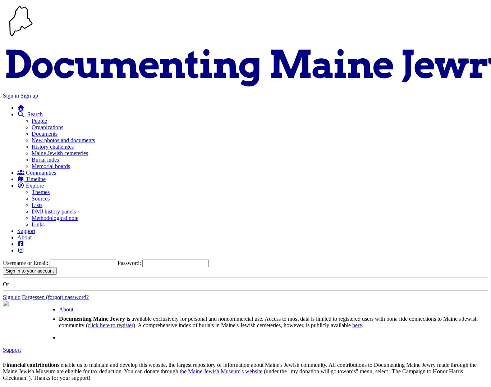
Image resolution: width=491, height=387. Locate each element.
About (24, 237)
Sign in (11, 96)
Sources (41, 198)
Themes (41, 192)
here (357, 325)
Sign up (29, 96)
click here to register (110, 325)
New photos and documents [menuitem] (63, 140)
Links (38, 224)
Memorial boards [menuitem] (51, 166)
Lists (37, 205)
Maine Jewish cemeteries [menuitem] (60, 153)
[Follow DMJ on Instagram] (20, 250)
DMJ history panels (54, 211)
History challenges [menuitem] (53, 147)
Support (26, 231)
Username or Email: (25, 263)
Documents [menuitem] (45, 134)
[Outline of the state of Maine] (21, 37)
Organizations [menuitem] (47, 127)
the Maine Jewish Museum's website (221, 371)
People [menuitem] (39, 121)
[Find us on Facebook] (20, 244)
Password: (129, 263)
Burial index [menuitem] (46, 160)
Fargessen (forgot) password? (55, 297)
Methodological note (55, 218)
